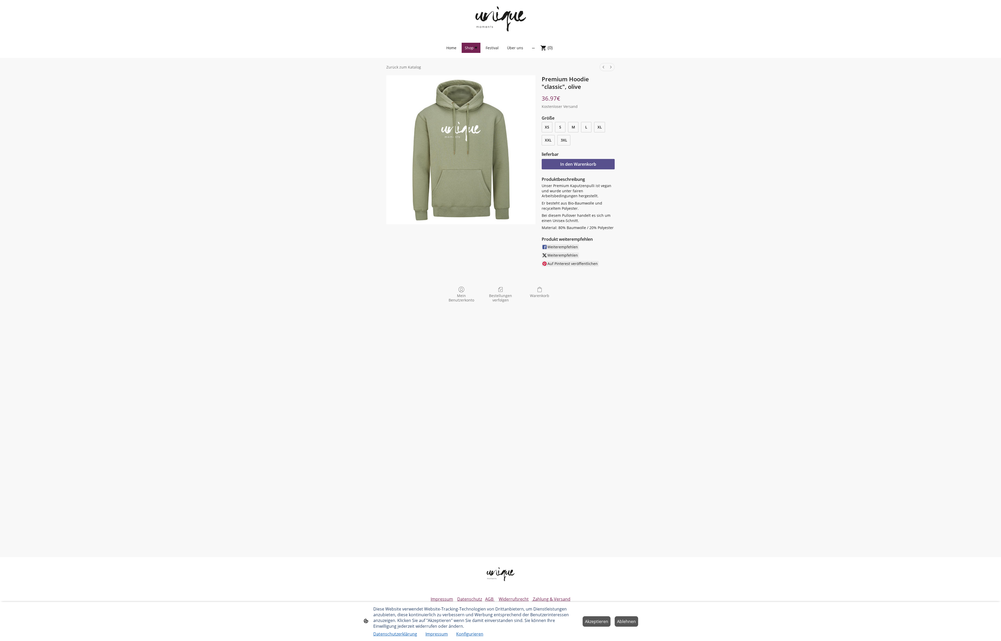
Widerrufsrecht (514, 599)
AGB (490, 599)
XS (547, 127)
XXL (548, 140)
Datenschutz (469, 599)
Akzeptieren (596, 621)
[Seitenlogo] (500, 18)
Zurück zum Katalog (403, 67)
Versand (570, 106)
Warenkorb (539, 295)
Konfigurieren (469, 634)
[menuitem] (603, 67)
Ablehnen (626, 621)
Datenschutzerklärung (395, 634)
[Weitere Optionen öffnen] (533, 48)
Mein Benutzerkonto (461, 298)
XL (599, 127)
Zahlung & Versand (551, 599)
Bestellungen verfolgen (500, 298)
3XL (564, 140)
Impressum (442, 599)
